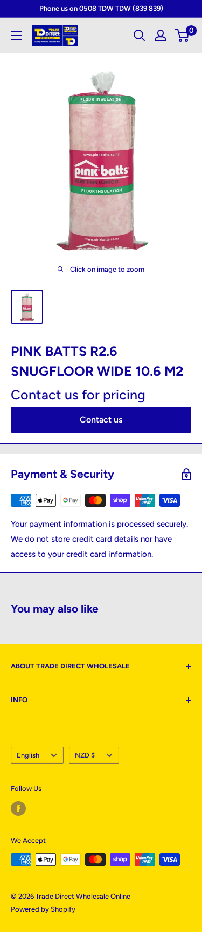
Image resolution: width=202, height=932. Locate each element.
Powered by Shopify (43, 909)
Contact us (101, 419)
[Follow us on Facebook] (18, 808)
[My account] (160, 35)
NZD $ (85, 755)
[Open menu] (16, 35)
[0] (182, 35)
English (28, 755)
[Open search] (139, 35)
